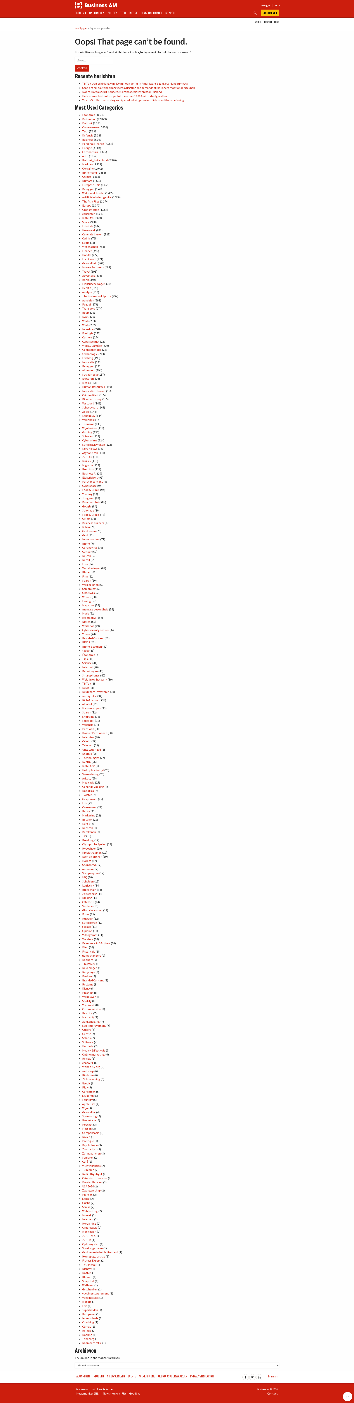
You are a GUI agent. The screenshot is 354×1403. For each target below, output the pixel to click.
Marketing (88, 815)
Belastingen (90, 671)
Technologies (90, 758)
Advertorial (89, 275)
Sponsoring (89, 1116)
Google (86, 506)
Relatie (86, 1330)
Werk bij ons (147, 1376)
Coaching (88, 1322)
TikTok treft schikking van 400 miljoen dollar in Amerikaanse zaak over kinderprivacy (135, 83)
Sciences (87, 436)
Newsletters (271, 22)
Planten (87, 1194)
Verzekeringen (91, 568)
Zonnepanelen (91, 1153)
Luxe (85, 564)
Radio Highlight (92, 1174)
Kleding (87, 898)
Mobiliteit (88, 766)
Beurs (85, 313)
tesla (85, 650)
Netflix (86, 762)
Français (273, 1376)
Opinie (257, 22)
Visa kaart (88, 1005)
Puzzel (86, 304)
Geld (85, 535)
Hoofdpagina (81, 28)
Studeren (88, 1095)
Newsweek (89, 230)
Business (87, 139)
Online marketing (93, 1054)
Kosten (86, 1273)
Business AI (89, 473)
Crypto (170, 13)
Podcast (87, 1124)
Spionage (88, 510)
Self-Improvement (94, 1025)
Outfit (86, 1203)
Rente (86, 811)
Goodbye (134, 1393)
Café (85, 1161)
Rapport (87, 960)
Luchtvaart (89, 259)
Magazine (88, 605)
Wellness (88, 1285)
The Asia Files (90, 201)
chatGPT (87, 1063)
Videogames (90, 935)
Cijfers (86, 519)
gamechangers (91, 955)
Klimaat (87, 181)
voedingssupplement (95, 1293)
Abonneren (270, 13)
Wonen (86, 597)
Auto (85, 156)
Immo (86, 543)
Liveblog (87, 358)
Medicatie (88, 782)
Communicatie (91, 1009)
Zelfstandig (89, 894)
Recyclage (88, 972)
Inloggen (265, 5)
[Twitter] (252, 1376)
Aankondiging (91, 1021)
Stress (86, 1207)
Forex (85, 914)
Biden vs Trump (92, 399)
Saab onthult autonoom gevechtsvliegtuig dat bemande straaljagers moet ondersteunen (138, 88)
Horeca (86, 861)
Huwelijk (87, 918)
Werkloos (88, 626)
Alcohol (87, 704)
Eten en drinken (92, 856)
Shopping (88, 716)
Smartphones (91, 675)
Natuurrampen (91, 708)
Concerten (89, 1091)
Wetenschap (90, 246)
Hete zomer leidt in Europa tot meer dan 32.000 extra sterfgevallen (124, 96)
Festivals (87, 1046)
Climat (86, 1326)
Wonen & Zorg (91, 1067)
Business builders (93, 523)
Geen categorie (91, 349)
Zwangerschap (91, 1190)
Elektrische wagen (93, 284)
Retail (86, 560)
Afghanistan (90, 453)
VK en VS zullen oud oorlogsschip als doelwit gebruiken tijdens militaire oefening (133, 100)
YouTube (87, 906)
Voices (86, 634)
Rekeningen (89, 968)
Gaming (87, 432)
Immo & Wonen (92, 646)
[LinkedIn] (259, 1376)
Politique (88, 1141)
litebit (86, 1083)
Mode (85, 613)
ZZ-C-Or (87, 457)
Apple (86, 411)
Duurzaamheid (91, 502)
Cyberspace (89, 486)
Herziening (89, 1223)
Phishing (87, 992)
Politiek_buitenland (95, 160)
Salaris (86, 1038)
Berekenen (89, 832)
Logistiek (88, 885)
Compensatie (90, 1133)
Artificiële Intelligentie (97, 197)
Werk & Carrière (92, 345)
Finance (87, 251)
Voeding (87, 494)
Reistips (87, 1013)
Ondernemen (97, 13)
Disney (86, 988)
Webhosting (90, 1211)
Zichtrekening (91, 1079)
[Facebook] (245, 1376)
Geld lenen (89, 531)
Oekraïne (88, 168)
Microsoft (88, 1017)
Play (85, 1087)
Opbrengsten (90, 1244)
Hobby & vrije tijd (93, 770)
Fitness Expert (91, 1260)
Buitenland (89, 119)
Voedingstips (90, 1297)
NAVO (85, 317)
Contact (272, 1393)
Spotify (86, 1001)
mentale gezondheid (95, 609)
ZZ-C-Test (88, 1236)
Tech (123, 13)
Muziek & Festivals (93, 1050)
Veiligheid (88, 420)
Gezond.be (89, 1112)
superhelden (90, 1310)
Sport (85, 242)
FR (277, 5)
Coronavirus (89, 547)
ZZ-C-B (86, 1240)
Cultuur (87, 551)
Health (86, 288)
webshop (88, 1071)
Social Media (90, 374)
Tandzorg (88, 1339)
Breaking (88, 840)
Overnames (89, 807)
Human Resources (93, 387)
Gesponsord (89, 799)
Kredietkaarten (92, 852)
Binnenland (89, 172)
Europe (86, 205)
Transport (88, 308)
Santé (86, 1198)
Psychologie (90, 1145)
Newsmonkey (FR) (114, 1393)
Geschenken (90, 1289)
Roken (86, 1137)
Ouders (86, 1029)
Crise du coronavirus (94, 1178)
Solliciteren (89, 922)
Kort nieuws (89, 448)
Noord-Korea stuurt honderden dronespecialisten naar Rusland (122, 92)
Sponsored (89, 865)
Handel (86, 255)
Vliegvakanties (91, 1166)
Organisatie (89, 1227)
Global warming (92, 910)
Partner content (92, 481)
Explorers (88, 378)
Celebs (86, 741)
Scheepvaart (90, 407)
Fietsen (87, 1128)
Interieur (87, 1219)
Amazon (87, 869)
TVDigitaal (89, 1265)
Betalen (87, 819)
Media (86, 383)
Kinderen (88, 1075)
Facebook (88, 720)
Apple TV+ (88, 1104)
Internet (87, 667)
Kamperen (89, 1314)
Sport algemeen (92, 1248)
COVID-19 (88, 902)
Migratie (87, 465)
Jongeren (88, 498)
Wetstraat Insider (93, 193)
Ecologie (87, 333)
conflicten (88, 214)
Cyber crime (89, 440)
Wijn (85, 1108)
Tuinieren (88, 1170)
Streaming (89, 589)
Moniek (86, 1215)
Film (85, 576)
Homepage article (93, 1256)
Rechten (87, 828)
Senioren (87, 1157)
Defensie (87, 135)
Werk (85, 321)
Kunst (86, 823)
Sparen (86, 580)
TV (84, 836)
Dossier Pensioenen (94, 733)
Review (86, 1058)
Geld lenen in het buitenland (100, 1252)
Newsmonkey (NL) (87, 1393)
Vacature (87, 939)
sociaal (86, 926)
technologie (90, 354)
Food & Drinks (91, 490)
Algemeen (88, 370)
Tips (85, 659)
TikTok (86, 683)
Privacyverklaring (202, 1376)
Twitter (87, 795)
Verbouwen (89, 997)
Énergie (87, 753)
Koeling (87, 1335)
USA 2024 (88, 1186)
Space (86, 222)
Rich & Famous (91, 700)
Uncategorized (91, 749)
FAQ (84, 877)
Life (84, 803)
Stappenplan (90, 873)
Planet (86, 572)
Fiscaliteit (88, 951)
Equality (87, 1100)
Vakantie (87, 725)
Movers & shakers (93, 267)
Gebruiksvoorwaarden (172, 1376)
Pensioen (88, 729)
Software (87, 1042)
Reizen (86, 556)
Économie (88, 655)
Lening (86, 601)
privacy (86, 778)
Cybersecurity (90, 341)
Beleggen (88, 189)
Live (84, 1306)
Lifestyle (87, 226)
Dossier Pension (92, 1182)
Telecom (87, 745)
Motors (86, 1301)
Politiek (112, 13)
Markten (87, 164)
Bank (85, 280)
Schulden (88, 881)
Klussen (87, 1277)
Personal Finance (151, 13)
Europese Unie (91, 185)
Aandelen (88, 300)
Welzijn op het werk (94, 679)
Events (132, 1376)
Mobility (87, 218)
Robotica (88, 791)
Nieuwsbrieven (116, 1376)
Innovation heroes (93, 391)
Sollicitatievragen (93, 444)
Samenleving (90, 774)
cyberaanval (89, 617)
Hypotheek (89, 848)
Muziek (86, 461)
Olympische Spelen (94, 844)
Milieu (86, 527)
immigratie (89, 696)
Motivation (89, 1231)
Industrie (88, 329)
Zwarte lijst (89, 1149)
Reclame (87, 984)
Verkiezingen (90, 585)
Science (87, 663)
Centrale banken (92, 234)
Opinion (87, 931)
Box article (89, 1120)
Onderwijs (88, 593)
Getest (86, 1034)
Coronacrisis (90, 152)
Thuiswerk (88, 964)
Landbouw (88, 416)
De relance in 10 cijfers (96, 943)
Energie (133, 13)
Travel (86, 271)
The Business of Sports (96, 296)
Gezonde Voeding (93, 786)
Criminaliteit (90, 395)
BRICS (86, 642)
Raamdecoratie (92, 1343)
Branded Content (93, 638)
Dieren (86, 622)
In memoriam (91, 539)
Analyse (87, 292)
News (85, 688)
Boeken (87, 976)
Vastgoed (88, 403)
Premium (88, 469)
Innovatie (88, 362)
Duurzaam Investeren (95, 692)
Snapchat (88, 1281)
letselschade (90, 1318)
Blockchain (89, 889)
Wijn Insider (89, 428)
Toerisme (88, 424)
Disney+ (87, 1269)
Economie (80, 13)
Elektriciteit (90, 477)
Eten (85, 947)
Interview (88, 737)
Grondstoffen (90, 210)
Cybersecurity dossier (95, 630)
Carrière (87, 337)
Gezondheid (89, 263)
